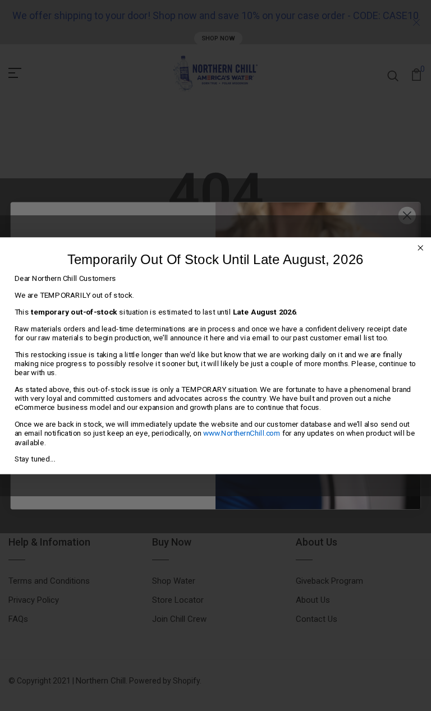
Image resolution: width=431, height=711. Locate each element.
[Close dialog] (420, 247)
